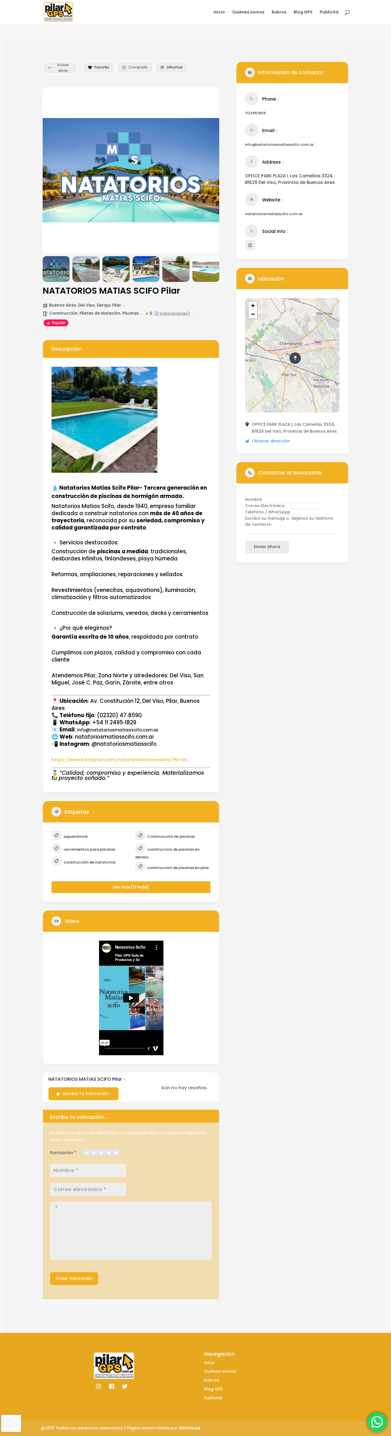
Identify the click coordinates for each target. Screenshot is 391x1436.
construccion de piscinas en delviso (167, 853)
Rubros (279, 12)
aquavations (75, 836)
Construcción (63, 313)
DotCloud (189, 1428)
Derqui (103, 305)
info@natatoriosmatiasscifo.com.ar (279, 144)
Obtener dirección (271, 441)
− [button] (253, 314)
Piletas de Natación (100, 313)
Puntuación (63, 1153)
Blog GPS (303, 12)
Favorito (101, 67)
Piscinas (130, 313)
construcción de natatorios (89, 862)
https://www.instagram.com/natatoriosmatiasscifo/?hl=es (119, 760)
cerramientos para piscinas (89, 849)
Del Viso (86, 305)
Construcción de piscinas (170, 836)
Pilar (116, 305)
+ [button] (253, 305)
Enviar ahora (267, 547)
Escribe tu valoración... (87, 1093)
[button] (51, 170)
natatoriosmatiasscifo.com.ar (274, 214)
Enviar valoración (74, 1278)
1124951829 (255, 113)
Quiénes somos (248, 12)
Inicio (219, 12)
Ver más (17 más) (131, 887)
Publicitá (329, 12)
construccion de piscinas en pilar (177, 867)
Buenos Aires (62, 305)
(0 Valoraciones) (172, 313)
